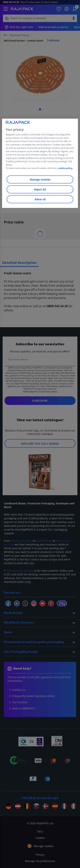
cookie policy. (65, 168)
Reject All (40, 189)
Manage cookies (40, 179)
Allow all (40, 199)
